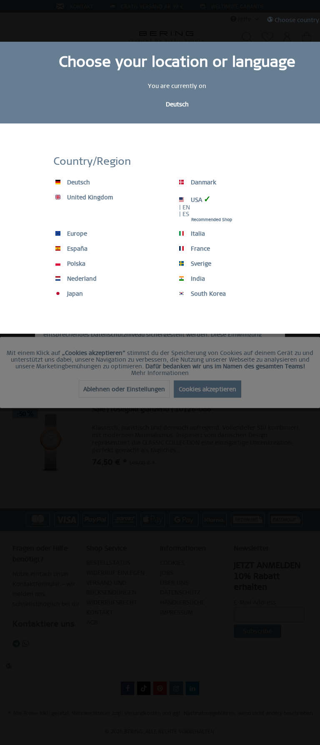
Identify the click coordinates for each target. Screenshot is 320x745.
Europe (76, 233)
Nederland (81, 278)
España (76, 248)
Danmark (202, 182)
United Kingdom (89, 197)
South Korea (207, 293)
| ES (184, 214)
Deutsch (77, 182)
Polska (75, 263)
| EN (184, 207)
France (199, 248)
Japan (74, 293)
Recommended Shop (211, 219)
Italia (197, 233)
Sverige (200, 263)
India (197, 278)
